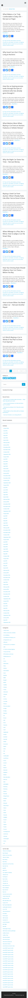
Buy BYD (4, 868)
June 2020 (6, 544)
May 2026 (6, 435)
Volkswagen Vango (7, 928)
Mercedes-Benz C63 (7, 900)
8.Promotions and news (16, 40)
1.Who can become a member (10, 632)
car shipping (21, 42)
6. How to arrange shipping (9, 649)
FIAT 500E (5, 924)
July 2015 (5, 603)
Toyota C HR (5, 902)
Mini (4, 781)
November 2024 (7, 478)
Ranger (5, 798)
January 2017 (6, 572)
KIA (4, 751)
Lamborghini (6, 755)
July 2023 (5, 515)
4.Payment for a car (7, 639)
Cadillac (5, 684)
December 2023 (7, 504)
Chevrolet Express (6, 911)
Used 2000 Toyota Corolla (8, 948)
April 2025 (6, 466)
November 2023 (7, 506)
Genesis (5, 725)
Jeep (5, 748)
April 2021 (6, 523)
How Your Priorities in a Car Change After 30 (12, 414)
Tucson (5, 829)
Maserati (5, 770)
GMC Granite (5, 917)
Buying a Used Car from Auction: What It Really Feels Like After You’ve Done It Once (14, 195)
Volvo (5, 841)
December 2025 (7, 447)
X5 (4, 843)
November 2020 (7, 532)
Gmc (5, 727)
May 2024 (6, 492)
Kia (4, 753)
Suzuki (5, 819)
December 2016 (7, 575)
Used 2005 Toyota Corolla (8, 958)
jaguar (5, 746)
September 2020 (7, 537)
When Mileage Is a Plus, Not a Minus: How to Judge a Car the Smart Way (14, 233)
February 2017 (6, 570)
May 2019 (5, 553)
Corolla (5, 699)
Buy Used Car (5, 889)
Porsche (5, 793)
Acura (5, 661)
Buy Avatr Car (5, 866)
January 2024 (6, 501)
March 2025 (6, 468)
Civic (5, 696)
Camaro (5, 687)
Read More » (5, 32)
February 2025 (7, 470)
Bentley (5, 675)
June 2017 (6, 563)
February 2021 (6, 527)
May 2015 (5, 608)
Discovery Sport (7, 706)
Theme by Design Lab (19, 995)
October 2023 (6, 508)
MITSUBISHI (6, 784)
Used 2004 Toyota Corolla (8, 956)
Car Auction (16, 42)
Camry (5, 689)
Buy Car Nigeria (6, 887)
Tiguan (5, 824)
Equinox (5, 713)
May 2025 (6, 463)
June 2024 (6, 489)
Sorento (5, 815)
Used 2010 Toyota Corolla (8, 969)
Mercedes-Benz (7, 777)
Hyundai (5, 739)
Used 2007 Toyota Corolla (8, 963)
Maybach (5, 772)
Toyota (5, 826)
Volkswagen (6, 838)
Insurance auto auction (7, 894)
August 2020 (6, 539)
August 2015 (6, 601)
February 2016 (6, 586)
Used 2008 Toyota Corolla (8, 965)
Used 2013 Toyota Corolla (8, 976)
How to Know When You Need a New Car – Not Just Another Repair (14, 304)
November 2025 (7, 449)
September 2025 (7, 454)
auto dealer (11, 42)
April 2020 (6, 549)
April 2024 (6, 494)
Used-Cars (6, 833)
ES (4, 715)
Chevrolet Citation (6, 937)
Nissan (5, 791)
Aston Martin (6, 670)
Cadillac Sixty (5, 935)
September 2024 (7, 482)
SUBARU (5, 817)
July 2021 (5, 518)
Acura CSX (5, 909)
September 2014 (7, 615)
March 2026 (6, 440)
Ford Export (5, 876)
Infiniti (5, 741)
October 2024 (6, 480)
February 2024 (7, 499)
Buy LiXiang (5, 859)
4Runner (5, 642)
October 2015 (6, 596)
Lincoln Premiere (6, 922)
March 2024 (6, 497)
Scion (5, 810)
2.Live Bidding (6, 635)
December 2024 (7, 475)
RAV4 (5, 800)
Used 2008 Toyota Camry (8, 987)
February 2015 (6, 610)
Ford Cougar (5, 915)
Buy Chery (5, 861)
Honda (5, 734)
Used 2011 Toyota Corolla (8, 971)
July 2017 (5, 560)
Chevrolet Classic (6, 939)
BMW (5, 677)
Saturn (5, 807)
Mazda (5, 774)
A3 (4, 658)
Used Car (4, 45)
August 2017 (6, 558)
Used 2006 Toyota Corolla (8, 961)
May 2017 (5, 565)
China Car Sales (6, 857)
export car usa (15, 43)
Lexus (5, 760)
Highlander (6, 732)
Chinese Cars (5, 874)
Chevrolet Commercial (7, 941)
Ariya (5, 665)
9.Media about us (7, 656)
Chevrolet (6, 691)
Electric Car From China (7, 855)
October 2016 (6, 579)
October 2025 (6, 452)
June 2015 (6, 605)
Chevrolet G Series (6, 943)
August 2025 (6, 456)
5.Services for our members (9, 644)
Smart (5, 812)
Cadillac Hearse (6, 933)
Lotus (5, 765)
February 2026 (7, 442)
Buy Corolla (5, 879)
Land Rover (6, 758)
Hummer (5, 736)
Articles (5, 668)
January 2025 (6, 473)
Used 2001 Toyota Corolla (8, 950)
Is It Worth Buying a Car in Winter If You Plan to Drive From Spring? (12, 339)
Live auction (20, 43)
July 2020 (5, 541)
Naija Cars (5, 870)
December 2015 (7, 591)
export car (9, 43)
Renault (5, 803)
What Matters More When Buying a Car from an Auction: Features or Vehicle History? (14, 125)
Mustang (5, 786)
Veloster (5, 836)
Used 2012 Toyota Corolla (8, 974)
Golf (4, 729)
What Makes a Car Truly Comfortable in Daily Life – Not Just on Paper (13, 16)
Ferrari (5, 717)
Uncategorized (7, 831)
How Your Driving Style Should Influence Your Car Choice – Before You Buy (14, 270)
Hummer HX (5, 920)
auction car (6, 42)
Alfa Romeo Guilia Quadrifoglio (9, 930)
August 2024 (6, 485)
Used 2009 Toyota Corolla (8, 967)
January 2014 (6, 617)
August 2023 (6, 513)
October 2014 (6, 613)
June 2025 (6, 461)
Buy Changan (5, 853)
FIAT (4, 720)
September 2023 (7, 511)
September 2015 (7, 598)
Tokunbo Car (5, 881)
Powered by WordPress (9, 995)
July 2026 (5, 430)
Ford (5, 722)
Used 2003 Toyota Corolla (8, 954)
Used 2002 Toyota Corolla (8, 952)
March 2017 (6, 568)
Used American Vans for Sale (9, 945)
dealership (5, 43)
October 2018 (6, 556)
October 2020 (6, 534)
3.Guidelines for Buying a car (9, 637)
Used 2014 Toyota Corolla (8, 978)
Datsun (5, 703)
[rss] (2, 5)
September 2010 (7, 622)
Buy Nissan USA (6, 898)
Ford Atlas (5, 913)
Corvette (5, 701)
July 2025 (5, 459)
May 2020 (6, 546)
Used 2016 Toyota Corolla (8, 982)
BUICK (5, 682)
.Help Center (6, 630)
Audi (5, 673)
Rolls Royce (6, 805)
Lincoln (5, 762)
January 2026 (6, 444)
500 (4, 646)
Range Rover (6, 796)
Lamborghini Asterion (7, 907)
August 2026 (6, 428)
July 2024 (5, 487)
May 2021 (5, 520)
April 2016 (6, 582)
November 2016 (7, 577)
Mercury (5, 779)
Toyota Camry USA (6, 896)
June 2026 (6, 433)
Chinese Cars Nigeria (7, 850)
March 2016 (6, 584)
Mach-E (5, 767)
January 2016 (6, 589)
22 (21, 371)
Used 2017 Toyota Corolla (8, 984)
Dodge (5, 708)
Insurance (6, 744)
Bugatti (5, 680)
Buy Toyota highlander (7, 904)
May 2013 (5, 620)
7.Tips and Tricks (7, 40)
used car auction (10, 45)
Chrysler (5, 694)
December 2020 (7, 530)
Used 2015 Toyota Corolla (8, 980)
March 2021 (6, 525)
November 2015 (7, 594)
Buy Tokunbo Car (6, 885)
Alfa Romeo (6, 663)
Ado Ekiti (4, 926)
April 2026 (6, 437)
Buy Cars (4, 891)
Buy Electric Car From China (8, 863)
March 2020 (6, 551)
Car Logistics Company (7, 872)
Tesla (5, 822)
